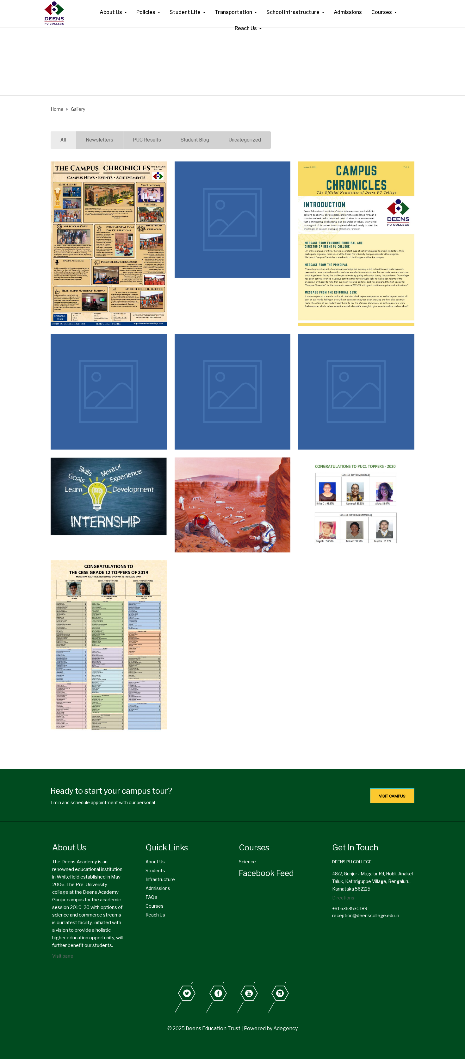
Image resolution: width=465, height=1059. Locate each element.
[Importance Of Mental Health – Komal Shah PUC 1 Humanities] (109, 392)
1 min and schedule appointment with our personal (103, 802)
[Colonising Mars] (233, 504)
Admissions (348, 12)
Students (155, 870)
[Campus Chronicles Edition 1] (356, 243)
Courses (381, 12)
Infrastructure (160, 879)
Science (247, 861)
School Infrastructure (292, 12)
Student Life (185, 12)
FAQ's (152, 897)
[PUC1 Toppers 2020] (356, 502)
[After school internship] (109, 496)
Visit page (62, 956)
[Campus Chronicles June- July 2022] (233, 219)
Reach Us (246, 28)
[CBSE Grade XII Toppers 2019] (109, 646)
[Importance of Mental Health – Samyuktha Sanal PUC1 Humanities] (233, 392)
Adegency (285, 1028)
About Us (111, 12)
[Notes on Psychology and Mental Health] (356, 392)
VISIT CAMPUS (392, 796)
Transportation (233, 12)
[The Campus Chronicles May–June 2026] (109, 243)
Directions (343, 897)
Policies (145, 12)
